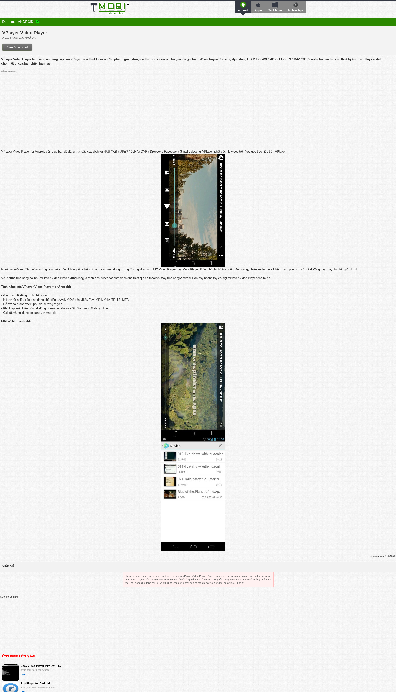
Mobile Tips (295, 10)
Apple (258, 10)
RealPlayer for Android (35, 683)
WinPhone (275, 10)
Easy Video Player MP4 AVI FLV (41, 665)
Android (243, 10)
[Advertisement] (193, 103)
